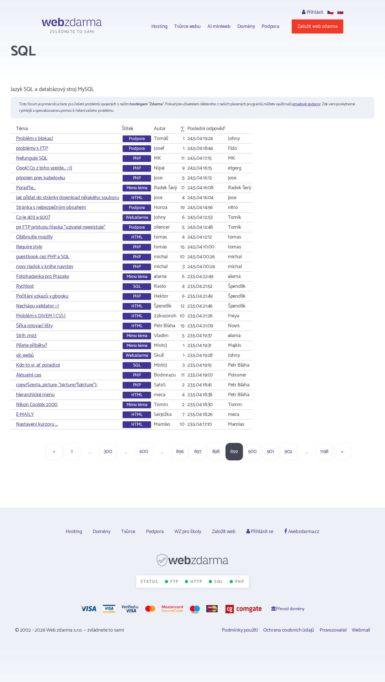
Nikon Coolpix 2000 (36, 404)
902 (288, 451)
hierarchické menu (35, 395)
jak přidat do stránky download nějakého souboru (67, 197)
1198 (324, 451)
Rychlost (25, 286)
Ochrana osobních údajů (289, 630)
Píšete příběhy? (31, 345)
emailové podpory (306, 104)
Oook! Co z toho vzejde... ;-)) (44, 168)
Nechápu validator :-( (37, 306)
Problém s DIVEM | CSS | (41, 316)
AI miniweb (219, 26)
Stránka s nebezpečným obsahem (51, 207)
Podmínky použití (240, 630)
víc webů (25, 355)
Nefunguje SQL (31, 158)
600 (144, 451)
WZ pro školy (187, 531)
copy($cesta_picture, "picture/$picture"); (56, 385)
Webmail (361, 630)
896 (179, 451)
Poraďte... (26, 188)
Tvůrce (128, 531)
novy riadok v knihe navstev (44, 266)
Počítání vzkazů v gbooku (42, 296)
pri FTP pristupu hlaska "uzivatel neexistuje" (60, 227)
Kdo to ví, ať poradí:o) (38, 365)
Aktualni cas (28, 375)
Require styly (29, 247)
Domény (246, 26)
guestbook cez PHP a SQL (42, 257)
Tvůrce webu (187, 26)
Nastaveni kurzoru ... (37, 424)
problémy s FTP (32, 148)
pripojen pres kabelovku (40, 178)
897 (197, 451)
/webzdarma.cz (303, 531)
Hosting (159, 26)
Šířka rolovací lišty (34, 326)
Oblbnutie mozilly (34, 237)
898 (216, 451)
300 (108, 451)
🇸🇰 (340, 12)
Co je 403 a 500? (33, 217)
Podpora (270, 26)
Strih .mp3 (26, 335)
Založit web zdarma (317, 26)
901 (270, 451)
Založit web (224, 531)
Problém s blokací (34, 138)
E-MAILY (25, 414)
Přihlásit (314, 12)
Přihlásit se (261, 531)
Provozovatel (333, 630)
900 (252, 451)
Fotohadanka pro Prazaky (42, 276)
